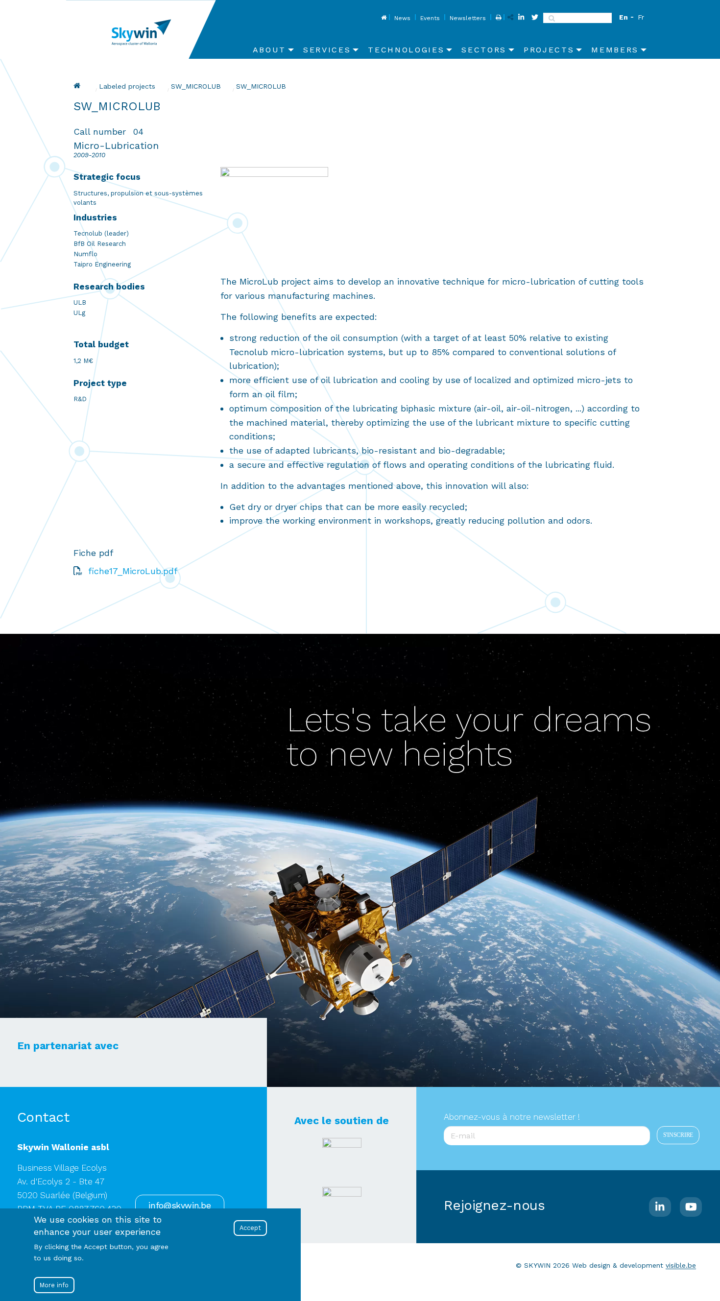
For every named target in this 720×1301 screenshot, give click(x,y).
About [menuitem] (269, 49)
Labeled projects (127, 86)
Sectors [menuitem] (483, 49)
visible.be (681, 1265)
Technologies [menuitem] (406, 49)
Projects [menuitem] (549, 49)
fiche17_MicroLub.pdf (132, 571)
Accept (250, 1227)
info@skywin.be (179, 1205)
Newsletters (468, 18)
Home (382, 18)
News (402, 18)
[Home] (145, 29)
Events (430, 18)
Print (497, 18)
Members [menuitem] (615, 49)
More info (54, 1284)
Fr (641, 17)
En (623, 17)
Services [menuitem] (327, 49)
